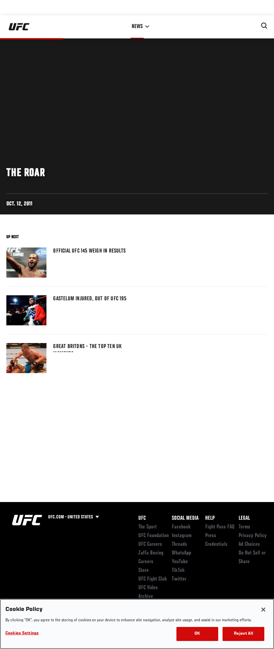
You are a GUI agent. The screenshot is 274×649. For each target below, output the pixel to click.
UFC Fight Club (152, 579)
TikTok (178, 570)
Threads (179, 544)
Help (210, 518)
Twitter (179, 579)
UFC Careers (150, 544)
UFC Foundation (153, 536)
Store (143, 570)
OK (197, 634)
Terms (244, 527)
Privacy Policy (253, 536)
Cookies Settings (22, 633)
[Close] (263, 609)
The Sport (147, 527)
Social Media (185, 518)
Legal (244, 518)
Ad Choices (249, 544)
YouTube (180, 562)
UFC (142, 518)
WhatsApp (181, 553)
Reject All (243, 634)
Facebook (181, 527)
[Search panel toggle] (264, 25)
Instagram (181, 536)
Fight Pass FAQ (220, 527)
